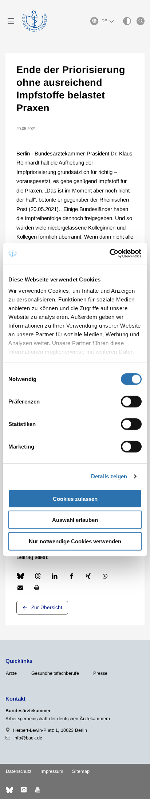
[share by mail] (20, 587)
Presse (100, 673)
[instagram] (23, 790)
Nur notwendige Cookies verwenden (75, 541)
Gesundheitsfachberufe (55, 673)
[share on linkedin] (54, 576)
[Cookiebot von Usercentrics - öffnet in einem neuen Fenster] (110, 253)
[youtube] (37, 790)
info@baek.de (27, 738)
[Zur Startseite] (34, 21)
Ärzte (11, 673)
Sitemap (81, 771)
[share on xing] (88, 576)
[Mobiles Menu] (10, 21)
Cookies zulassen (75, 498)
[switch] (131, 401)
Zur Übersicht (46, 607)
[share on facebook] (71, 576)
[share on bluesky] (20, 576)
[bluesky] (9, 790)
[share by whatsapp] (105, 576)
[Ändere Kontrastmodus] (127, 21)
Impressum (51, 771)
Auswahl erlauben (75, 520)
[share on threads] (38, 576)
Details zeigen (109, 476)
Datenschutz (18, 771)
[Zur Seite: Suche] (141, 21)
